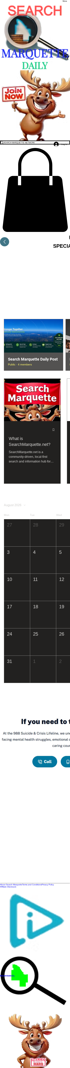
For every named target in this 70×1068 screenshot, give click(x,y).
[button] (35, 190)
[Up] (4, 241)
